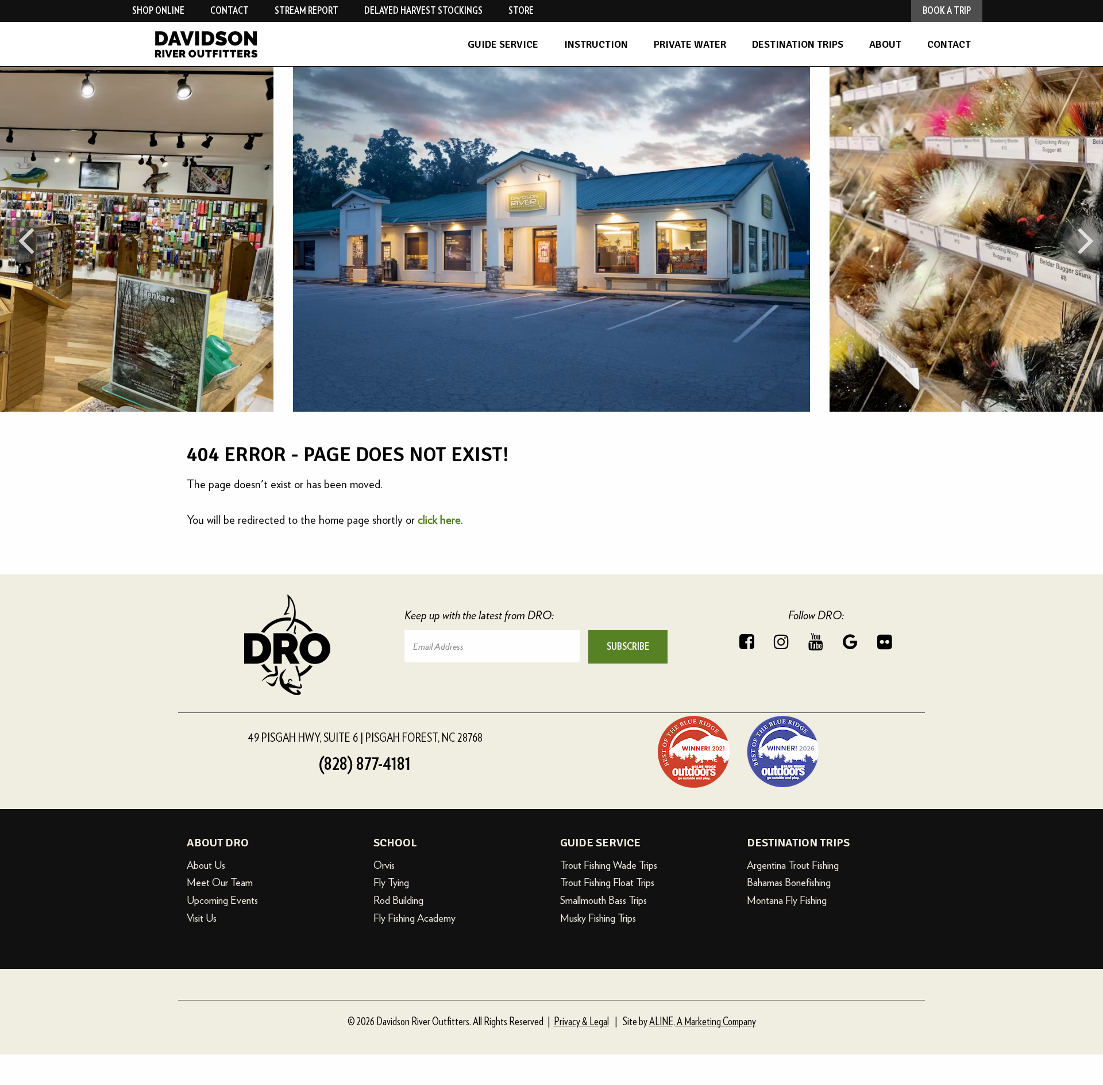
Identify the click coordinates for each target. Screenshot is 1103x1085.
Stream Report (306, 11)
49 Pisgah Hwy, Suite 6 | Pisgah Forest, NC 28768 (365, 737)
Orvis (384, 865)
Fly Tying (391, 882)
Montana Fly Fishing (787, 900)
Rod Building (398, 900)
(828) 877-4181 (365, 764)
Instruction (596, 44)
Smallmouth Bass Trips (603, 900)
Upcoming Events (222, 900)
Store (521, 11)
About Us (206, 865)
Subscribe (628, 647)
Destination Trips (797, 44)
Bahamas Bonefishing (789, 882)
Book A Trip (947, 11)
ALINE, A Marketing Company (702, 1022)
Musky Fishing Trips (598, 918)
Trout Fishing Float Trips (607, 882)
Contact (949, 44)
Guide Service (503, 44)
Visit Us (202, 918)
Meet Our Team (220, 882)
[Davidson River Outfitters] (256, 44)
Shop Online (158, 11)
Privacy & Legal (581, 1022)
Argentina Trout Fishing (793, 865)
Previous (26, 239)
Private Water (690, 44)
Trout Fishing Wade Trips (608, 865)
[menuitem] (503, 44)
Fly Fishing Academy (414, 918)
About (885, 44)
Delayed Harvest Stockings (423, 11)
